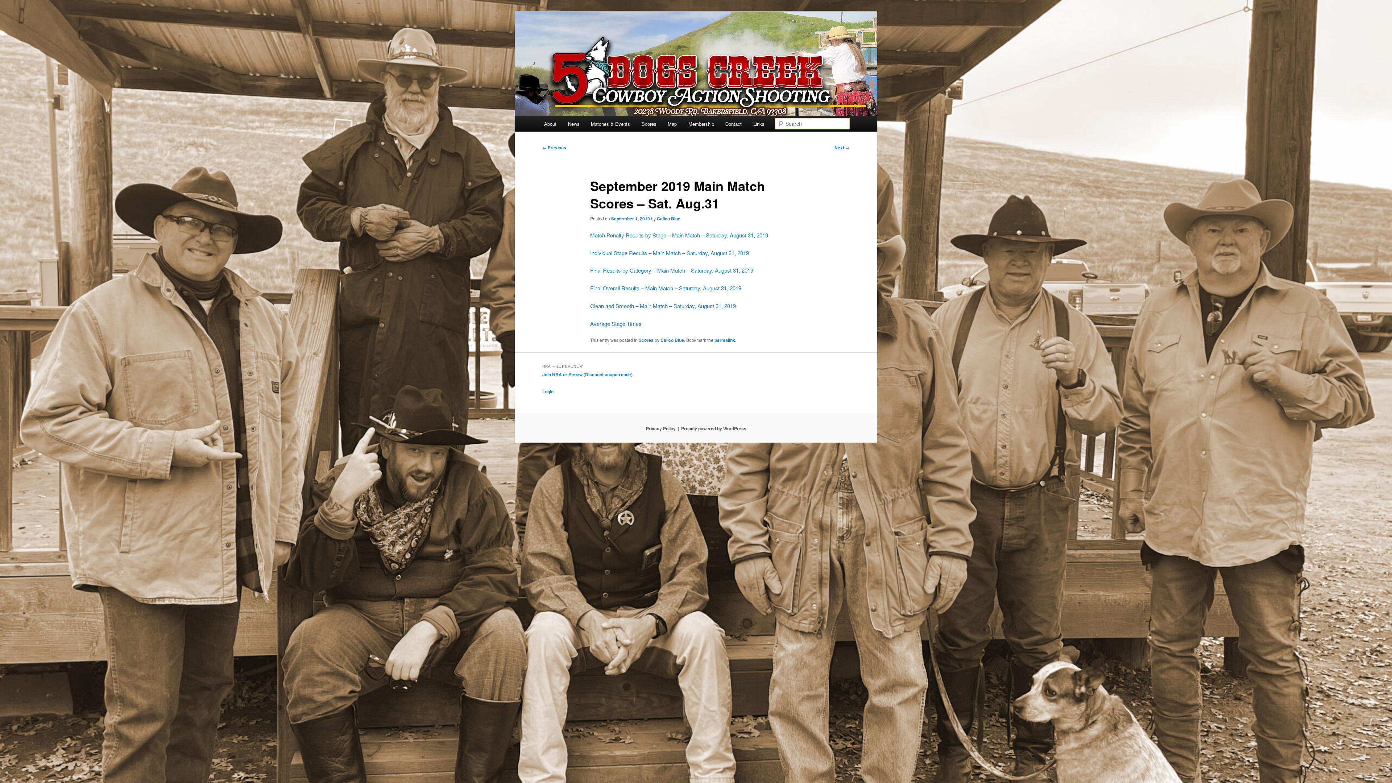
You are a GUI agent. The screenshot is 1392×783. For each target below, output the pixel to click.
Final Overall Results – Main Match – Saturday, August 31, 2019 (665, 288)
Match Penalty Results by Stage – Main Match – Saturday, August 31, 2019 (679, 235)
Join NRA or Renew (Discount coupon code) (587, 374)
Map (672, 123)
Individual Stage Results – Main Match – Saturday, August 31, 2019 (669, 253)
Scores (649, 123)
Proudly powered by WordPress (713, 428)
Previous (554, 147)
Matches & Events (610, 123)
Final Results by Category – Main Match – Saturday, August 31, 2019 (671, 270)
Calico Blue (668, 218)
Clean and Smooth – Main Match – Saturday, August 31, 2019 (663, 306)
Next (842, 147)
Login (548, 391)
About (550, 123)
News (574, 123)
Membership (701, 123)
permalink (724, 340)
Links (759, 123)
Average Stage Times (616, 323)
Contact (733, 123)
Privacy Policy (661, 428)
